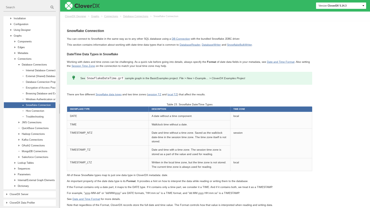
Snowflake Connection (165, 16)
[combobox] (29, 7)
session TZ (154, 94)
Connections (111, 16)
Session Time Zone (83, 65)
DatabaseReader (190, 44)
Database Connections (135, 16)
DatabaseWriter (211, 44)
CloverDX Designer (75, 16)
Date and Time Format (280, 61)
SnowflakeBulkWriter (239, 44)
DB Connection (181, 38)
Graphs (95, 16)
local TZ (172, 94)
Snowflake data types (109, 94)
